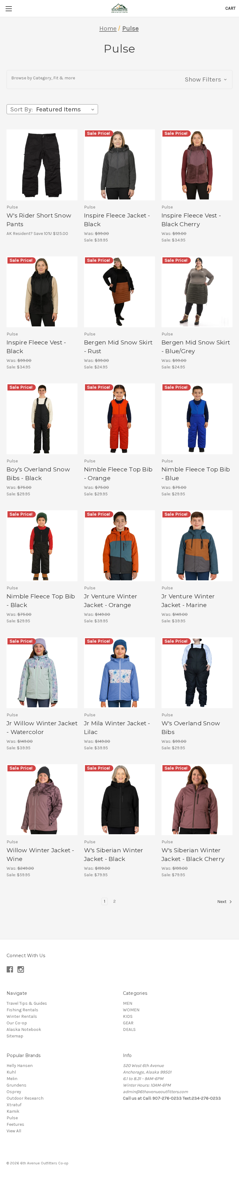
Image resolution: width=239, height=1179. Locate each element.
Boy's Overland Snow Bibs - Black (38, 474)
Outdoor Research (25, 1098)
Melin (12, 1078)
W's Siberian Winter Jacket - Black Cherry (193, 855)
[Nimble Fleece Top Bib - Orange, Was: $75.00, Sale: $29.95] (119, 418)
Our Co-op (17, 1023)
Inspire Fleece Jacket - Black (117, 220)
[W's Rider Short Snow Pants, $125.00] (42, 164)
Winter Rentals (22, 1016)
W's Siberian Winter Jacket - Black (113, 855)
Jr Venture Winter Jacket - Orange (110, 601)
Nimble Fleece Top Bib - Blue (196, 474)
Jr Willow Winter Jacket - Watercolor (42, 728)
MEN (127, 1003)
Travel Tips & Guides (27, 1003)
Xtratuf (14, 1104)
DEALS (129, 1029)
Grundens (16, 1085)
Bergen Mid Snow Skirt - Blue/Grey (196, 347)
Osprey (14, 1091)
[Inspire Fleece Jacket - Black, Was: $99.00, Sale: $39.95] (119, 164)
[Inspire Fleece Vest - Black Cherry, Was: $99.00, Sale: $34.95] (197, 164)
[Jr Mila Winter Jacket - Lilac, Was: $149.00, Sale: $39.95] (119, 672)
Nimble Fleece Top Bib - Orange (118, 474)
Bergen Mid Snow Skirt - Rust (118, 347)
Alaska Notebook (24, 1029)
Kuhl (11, 1072)
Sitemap (15, 1036)
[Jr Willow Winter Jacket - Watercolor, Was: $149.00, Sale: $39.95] (42, 672)
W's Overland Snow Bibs (191, 728)
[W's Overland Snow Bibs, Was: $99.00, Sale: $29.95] (197, 672)
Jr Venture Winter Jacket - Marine (188, 601)
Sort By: (21, 109)
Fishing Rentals (22, 1010)
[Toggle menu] (8, 8)
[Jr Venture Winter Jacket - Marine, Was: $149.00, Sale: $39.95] (197, 545)
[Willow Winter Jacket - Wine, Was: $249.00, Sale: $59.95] (42, 799)
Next (222, 901)
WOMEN (131, 1010)
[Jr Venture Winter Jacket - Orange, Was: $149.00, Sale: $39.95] (119, 545)
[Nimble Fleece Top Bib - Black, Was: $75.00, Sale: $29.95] (42, 545)
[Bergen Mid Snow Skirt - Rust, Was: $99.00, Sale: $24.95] (119, 291)
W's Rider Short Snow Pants (39, 220)
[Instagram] (20, 969)
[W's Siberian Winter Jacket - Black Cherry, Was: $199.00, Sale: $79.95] (197, 799)
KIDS (128, 1016)
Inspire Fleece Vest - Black (36, 347)
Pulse (12, 1118)
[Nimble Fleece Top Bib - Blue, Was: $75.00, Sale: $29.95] (197, 418)
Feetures (15, 1124)
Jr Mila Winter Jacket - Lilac (117, 728)
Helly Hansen (20, 1065)
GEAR (128, 1023)
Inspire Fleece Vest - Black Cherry (191, 220)
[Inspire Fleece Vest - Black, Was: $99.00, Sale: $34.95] (42, 291)
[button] (119, 79)
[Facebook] (10, 969)
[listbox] (66, 109)
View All (14, 1131)
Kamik (13, 1111)
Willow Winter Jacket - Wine (40, 855)
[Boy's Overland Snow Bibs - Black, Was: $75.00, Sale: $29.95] (42, 418)
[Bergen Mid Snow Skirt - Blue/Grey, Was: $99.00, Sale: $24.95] (197, 291)
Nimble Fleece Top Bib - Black (41, 601)
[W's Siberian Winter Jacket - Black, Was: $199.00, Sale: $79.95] (119, 799)
